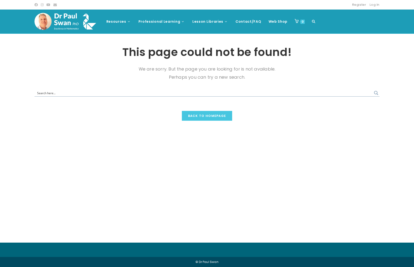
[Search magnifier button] (376, 93)
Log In (375, 4)
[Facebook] (36, 4)
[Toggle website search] (313, 21)
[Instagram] (42, 4)
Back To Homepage (207, 116)
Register (359, 4)
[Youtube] (48, 4)
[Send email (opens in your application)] (55, 4)
